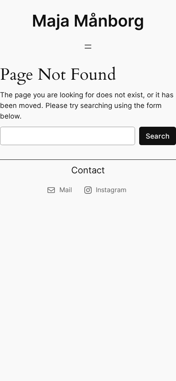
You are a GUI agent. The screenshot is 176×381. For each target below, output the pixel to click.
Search (157, 136)
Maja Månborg (88, 21)
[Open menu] (88, 47)
